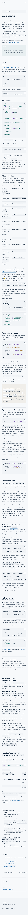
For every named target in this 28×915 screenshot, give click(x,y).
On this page (7, 11)
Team (3, 908)
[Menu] (25, 2)
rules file (7, 253)
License (7, 908)
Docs (3, 6)
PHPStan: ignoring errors (10, 861)
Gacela (10, 866)
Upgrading (22, 649)
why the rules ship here (13, 42)
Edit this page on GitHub (7, 872)
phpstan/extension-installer (10, 67)
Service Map (7, 649)
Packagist (13, 908)
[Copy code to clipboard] (25, 76)
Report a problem (22, 872)
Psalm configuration (9, 864)
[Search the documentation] (20, 2)
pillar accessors (17, 270)
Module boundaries (16, 667)
